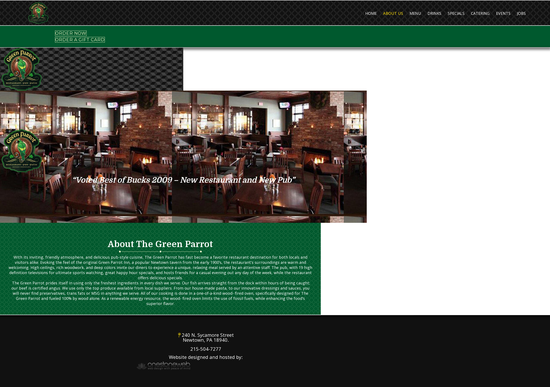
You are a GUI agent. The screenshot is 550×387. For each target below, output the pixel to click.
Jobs (521, 13)
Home (371, 13)
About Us (393, 13)
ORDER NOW (70, 33)
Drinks (434, 13)
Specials (456, 13)
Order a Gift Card (80, 39)
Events (503, 13)
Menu (415, 13)
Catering (480, 13)
